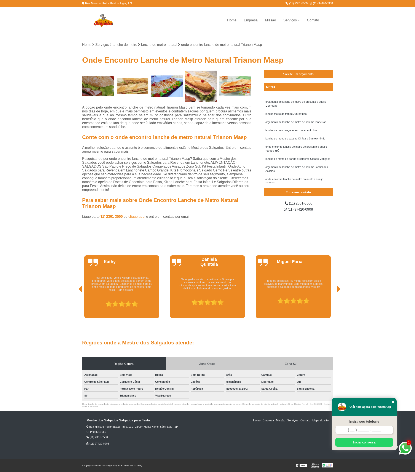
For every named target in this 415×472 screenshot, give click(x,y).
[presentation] (74, 305)
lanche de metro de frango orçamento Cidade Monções (297, 158)
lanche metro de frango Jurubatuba (286, 113)
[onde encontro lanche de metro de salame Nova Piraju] (235, 86)
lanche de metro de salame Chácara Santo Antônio (295, 138)
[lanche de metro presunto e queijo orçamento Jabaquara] (98, 86)
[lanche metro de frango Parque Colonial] (167, 86)
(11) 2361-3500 (298, 3)
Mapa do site (320, 420)
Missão (270, 20)
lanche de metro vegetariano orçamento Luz (291, 130)
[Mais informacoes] (328, 20)
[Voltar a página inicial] (103, 20)
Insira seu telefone (364, 421)
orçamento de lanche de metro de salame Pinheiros (295, 122)
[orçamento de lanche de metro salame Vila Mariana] (201, 86)
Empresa (251, 20)
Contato (313, 20)
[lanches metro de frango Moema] (133, 86)
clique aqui (136, 216)
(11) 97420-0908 (322, 3)
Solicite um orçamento (298, 74)
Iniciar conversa (364, 442)
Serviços (290, 20)
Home (231, 20)
